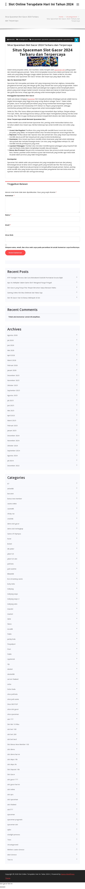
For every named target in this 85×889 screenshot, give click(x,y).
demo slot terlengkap (15, 529)
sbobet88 (11, 674)
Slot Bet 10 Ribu (13, 724)
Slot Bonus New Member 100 (18, 744)
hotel (9, 539)
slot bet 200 (11, 734)
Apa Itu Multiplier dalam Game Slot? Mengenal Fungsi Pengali (29, 283)
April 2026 (11, 355)
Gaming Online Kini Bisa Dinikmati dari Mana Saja (24, 293)
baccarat (10, 493)
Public (9, 654)
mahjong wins (12, 604)
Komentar (10, 195)
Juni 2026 (10, 345)
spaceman (45, 39)
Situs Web (9, 235)
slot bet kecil (12, 739)
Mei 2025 (10, 410)
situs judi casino (13, 699)
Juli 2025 (10, 400)
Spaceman (31, 99)
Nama (8, 215)
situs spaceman (13, 714)
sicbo (9, 684)
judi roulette (11, 569)
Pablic (9, 634)
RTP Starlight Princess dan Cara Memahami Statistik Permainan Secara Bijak (35, 278)
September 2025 (13, 390)
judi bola (10, 564)
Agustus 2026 (12, 335)
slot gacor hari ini (13, 784)
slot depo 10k (12, 759)
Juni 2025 (10, 405)
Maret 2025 (11, 420)
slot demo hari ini (13, 754)
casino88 (10, 509)
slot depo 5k (11, 764)
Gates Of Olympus (14, 534)
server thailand (12, 679)
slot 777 (10, 719)
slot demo (11, 749)
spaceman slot (68, 39)
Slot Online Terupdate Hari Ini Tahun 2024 (41, 4)
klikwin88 (10, 574)
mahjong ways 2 (13, 599)
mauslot (10, 609)
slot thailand (11, 804)
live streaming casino (15, 579)
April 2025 (11, 415)
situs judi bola (12, 694)
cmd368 (10, 519)
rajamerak (11, 659)
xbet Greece (12, 855)
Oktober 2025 (12, 385)
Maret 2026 (11, 360)
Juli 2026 (10, 340)
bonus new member (14, 499)
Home (61, 17)
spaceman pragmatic (56, 39)
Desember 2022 (13, 466)
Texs (9, 840)
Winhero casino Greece (15, 850)
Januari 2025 (11, 430)
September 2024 (13, 451)
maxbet (10, 614)
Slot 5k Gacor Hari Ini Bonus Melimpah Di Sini (23, 298)
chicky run (10, 514)
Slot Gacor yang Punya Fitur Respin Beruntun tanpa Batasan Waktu (31, 288)
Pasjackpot (11, 644)
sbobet (10, 669)
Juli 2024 (10, 461)
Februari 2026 (12, 365)
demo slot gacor (13, 524)
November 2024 (13, 440)
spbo (9, 830)
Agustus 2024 (12, 455)
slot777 (10, 809)
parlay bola (11, 639)
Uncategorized (71, 17)
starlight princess (13, 834)
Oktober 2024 (12, 446)
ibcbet (9, 544)
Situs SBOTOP (12, 704)
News (9, 624)
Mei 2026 (10, 350)
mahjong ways (12, 594)
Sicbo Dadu (11, 689)
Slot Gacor (11, 774)
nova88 (10, 629)
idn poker (10, 549)
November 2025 (13, 380)
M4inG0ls (11, 39)
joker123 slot (12, 559)
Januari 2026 (11, 370)
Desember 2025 (13, 375)
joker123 (10, 554)
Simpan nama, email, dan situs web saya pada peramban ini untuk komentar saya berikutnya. (42, 247)
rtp (8, 664)
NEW (9, 619)
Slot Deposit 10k (13, 769)
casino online (12, 504)
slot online (11, 789)
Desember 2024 (13, 436)
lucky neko (11, 584)
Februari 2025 (12, 425)
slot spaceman (36, 39)
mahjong (10, 589)
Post (9, 649)
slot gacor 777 (12, 779)
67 (8, 484)
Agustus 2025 (12, 395)
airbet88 (10, 489)
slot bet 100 (11, 729)
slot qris (10, 794)
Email (8, 225)
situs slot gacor (13, 709)
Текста (10, 860)
